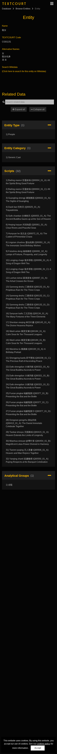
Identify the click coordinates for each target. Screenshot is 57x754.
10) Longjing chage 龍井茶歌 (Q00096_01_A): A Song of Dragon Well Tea (28, 262)
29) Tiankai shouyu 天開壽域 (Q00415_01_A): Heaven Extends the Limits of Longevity (27, 433)
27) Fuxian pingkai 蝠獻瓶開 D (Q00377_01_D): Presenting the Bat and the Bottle (28, 412)
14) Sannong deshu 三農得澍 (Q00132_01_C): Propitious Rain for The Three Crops (28, 297)
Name (5, 26)
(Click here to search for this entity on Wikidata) (24, 71)
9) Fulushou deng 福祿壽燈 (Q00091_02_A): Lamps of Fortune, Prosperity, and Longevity (27, 253)
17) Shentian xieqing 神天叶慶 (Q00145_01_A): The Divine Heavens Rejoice (28, 324)
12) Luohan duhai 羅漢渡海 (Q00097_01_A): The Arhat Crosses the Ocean (27, 279)
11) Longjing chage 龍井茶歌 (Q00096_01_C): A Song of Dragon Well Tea (28, 270)
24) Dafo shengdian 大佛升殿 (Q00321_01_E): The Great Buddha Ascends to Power (28, 386)
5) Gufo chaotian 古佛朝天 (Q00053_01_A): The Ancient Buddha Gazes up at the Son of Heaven (28, 217)
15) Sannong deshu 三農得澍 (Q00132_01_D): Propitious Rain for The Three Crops (28, 306)
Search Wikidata (9, 67)
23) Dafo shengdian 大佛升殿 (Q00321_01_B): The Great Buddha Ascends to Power (28, 377)
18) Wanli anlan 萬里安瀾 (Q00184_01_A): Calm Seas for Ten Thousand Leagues (26, 332)
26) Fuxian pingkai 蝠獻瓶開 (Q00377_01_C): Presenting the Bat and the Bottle (27, 404)
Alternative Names (10, 49)
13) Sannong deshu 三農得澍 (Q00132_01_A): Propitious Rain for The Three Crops (28, 288)
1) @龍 (9, 485)
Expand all (19, 109)
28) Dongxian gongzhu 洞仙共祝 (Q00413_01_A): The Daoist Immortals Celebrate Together (24, 423)
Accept (37, 748)
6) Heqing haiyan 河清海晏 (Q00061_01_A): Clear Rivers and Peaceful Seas (26, 226)
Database (6, 9)
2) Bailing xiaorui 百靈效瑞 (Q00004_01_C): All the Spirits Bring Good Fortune (28, 190)
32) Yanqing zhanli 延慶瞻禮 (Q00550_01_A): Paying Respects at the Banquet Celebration (27, 460)
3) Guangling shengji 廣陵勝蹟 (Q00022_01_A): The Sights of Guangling (28, 199)
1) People (10, 134)
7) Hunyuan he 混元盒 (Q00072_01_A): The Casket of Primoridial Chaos (26, 235)
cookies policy (43, 744)
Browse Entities (23, 9)
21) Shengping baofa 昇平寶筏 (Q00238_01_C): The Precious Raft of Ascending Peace (28, 359)
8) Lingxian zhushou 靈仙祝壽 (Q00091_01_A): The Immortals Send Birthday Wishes (28, 244)
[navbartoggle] (52, 3)
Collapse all (39, 109)
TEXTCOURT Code (11, 37)
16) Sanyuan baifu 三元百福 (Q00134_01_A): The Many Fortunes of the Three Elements (27, 315)
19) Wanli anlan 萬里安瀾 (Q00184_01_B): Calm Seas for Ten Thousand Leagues (26, 341)
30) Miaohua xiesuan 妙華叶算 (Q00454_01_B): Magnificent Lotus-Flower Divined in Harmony (28, 442)
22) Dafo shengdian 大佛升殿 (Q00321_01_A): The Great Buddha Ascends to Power (28, 368)
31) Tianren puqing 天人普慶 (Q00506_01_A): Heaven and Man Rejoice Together (27, 451)
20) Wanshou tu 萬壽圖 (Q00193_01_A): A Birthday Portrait (25, 350)
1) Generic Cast (13, 157)
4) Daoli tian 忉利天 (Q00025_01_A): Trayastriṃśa (23, 208)
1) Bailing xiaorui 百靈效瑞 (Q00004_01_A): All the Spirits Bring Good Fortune (28, 182)
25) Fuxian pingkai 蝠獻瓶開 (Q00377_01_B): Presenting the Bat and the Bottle (27, 395)
